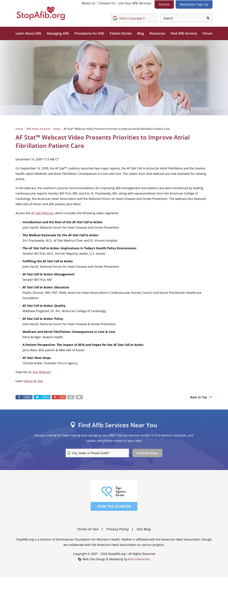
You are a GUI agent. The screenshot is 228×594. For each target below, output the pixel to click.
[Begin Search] (208, 18)
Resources (157, 33)
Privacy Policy (117, 529)
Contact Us (107, 3)
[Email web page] (79, 397)
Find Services (147, 453)
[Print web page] (70, 397)
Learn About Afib (28, 33)
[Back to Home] (41, 13)
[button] (59, 397)
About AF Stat (33, 381)
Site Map (144, 529)
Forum (207, 33)
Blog (140, 33)
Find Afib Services (184, 33)
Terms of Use (88, 529)
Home (19, 129)
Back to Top (199, 397)
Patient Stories (121, 33)
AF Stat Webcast (42, 213)
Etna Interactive (139, 559)
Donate (164, 4)
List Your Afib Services (135, 3)
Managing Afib (58, 33)
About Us (88, 3)
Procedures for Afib (89, 33)
